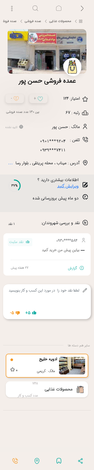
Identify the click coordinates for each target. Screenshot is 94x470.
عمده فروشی (33, 21)
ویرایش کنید (68, 186)
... (10, 163)
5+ (28, 313)
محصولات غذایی (60, 21)
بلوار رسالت (19, 163)
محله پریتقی (42, 163)
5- (12, 313)
